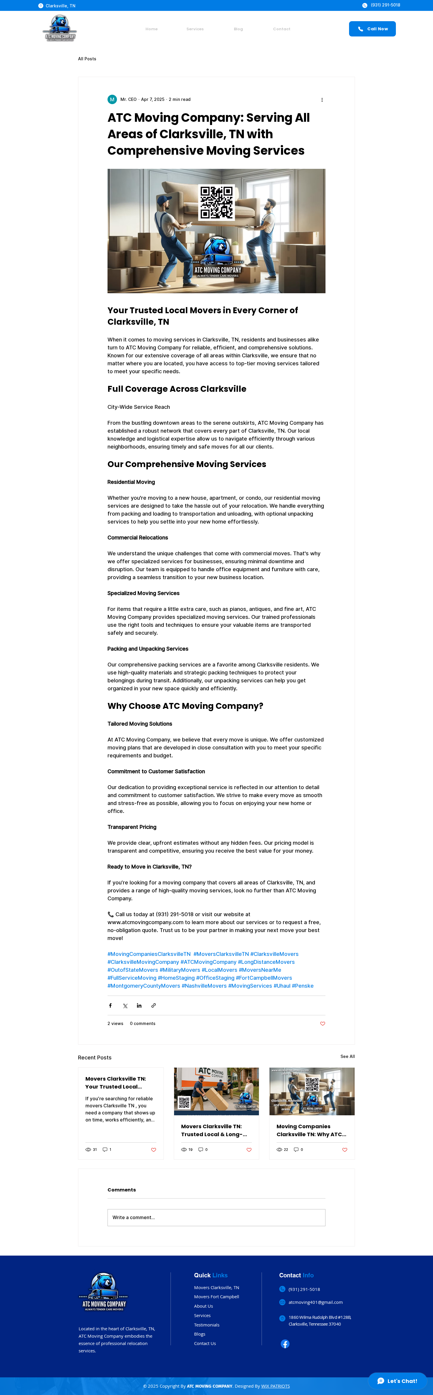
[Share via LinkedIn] (139, 1005)
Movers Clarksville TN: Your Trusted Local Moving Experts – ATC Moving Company (115, 1083)
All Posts (87, 58)
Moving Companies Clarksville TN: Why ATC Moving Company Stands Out (312, 1130)
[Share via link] (153, 1005)
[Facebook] (285, 1344)
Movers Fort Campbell (216, 1296)
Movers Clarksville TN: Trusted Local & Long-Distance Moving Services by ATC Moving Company (214, 1130)
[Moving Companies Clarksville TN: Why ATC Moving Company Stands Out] (312, 1091)
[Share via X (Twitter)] (125, 1005)
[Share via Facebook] (110, 1005)
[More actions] (321, 99)
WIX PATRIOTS (275, 1386)
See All (348, 1056)
